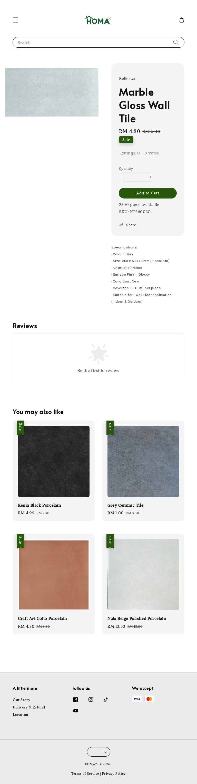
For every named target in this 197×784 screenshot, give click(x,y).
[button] (15, 20)
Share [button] (131, 225)
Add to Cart (147, 192)
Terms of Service (85, 773)
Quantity (126, 168)
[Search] (176, 42)
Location (20, 714)
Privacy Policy (114, 773)
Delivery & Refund (29, 707)
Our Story (21, 699)
